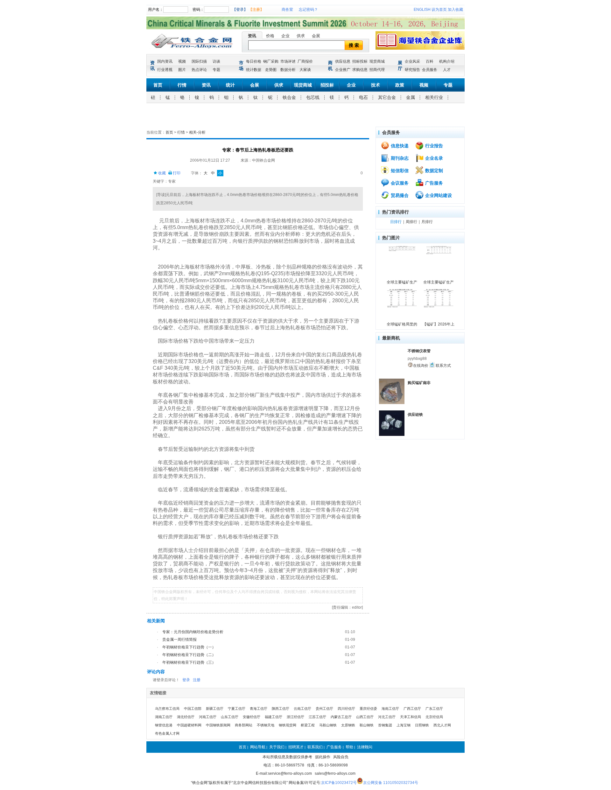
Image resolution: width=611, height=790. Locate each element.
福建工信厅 (273, 717)
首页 (157, 84)
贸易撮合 (399, 195)
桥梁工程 (308, 725)
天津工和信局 (410, 717)
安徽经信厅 (251, 717)
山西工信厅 (365, 717)
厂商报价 (305, 61)
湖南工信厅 (163, 717)
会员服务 (429, 69)
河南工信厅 (207, 717)
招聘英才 (296, 747)
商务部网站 (243, 725)
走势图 (271, 69)
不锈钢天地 (265, 725)
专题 (216, 69)
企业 (285, 35)
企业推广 (342, 69)
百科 (429, 61)
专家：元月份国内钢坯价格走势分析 (192, 632)
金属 (410, 97)
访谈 (216, 61)
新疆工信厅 (214, 708)
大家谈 (305, 69)
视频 (182, 61)
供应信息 (342, 61)
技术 (375, 84)
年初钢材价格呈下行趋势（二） (189, 655)
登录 (186, 680)
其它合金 (387, 97)
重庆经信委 (368, 708)
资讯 (252, 35)
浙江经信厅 (295, 717)
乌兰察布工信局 (167, 708)
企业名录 (433, 158)
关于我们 (276, 747)
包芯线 (313, 97)
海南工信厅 (390, 708)
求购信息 (360, 69)
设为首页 (439, 9)
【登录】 (240, 9)
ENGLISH (422, 9)
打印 (176, 173)
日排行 (396, 222)
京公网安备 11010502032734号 (390, 782)
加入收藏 (455, 9)
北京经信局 (434, 717)
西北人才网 (442, 725)
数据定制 (433, 170)
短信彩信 (399, 170)
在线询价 (420, 365)
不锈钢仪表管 (419, 351)
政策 (399, 84)
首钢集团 (385, 725)
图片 (182, 69)
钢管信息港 (163, 725)
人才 (447, 69)
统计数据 (253, 69)
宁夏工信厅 (236, 708)
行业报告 (433, 145)
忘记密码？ (308, 9)
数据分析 (288, 69)
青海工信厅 (258, 708)
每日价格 (253, 61)
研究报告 (412, 69)
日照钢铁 (422, 725)
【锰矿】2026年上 (438, 324)
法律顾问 (364, 747)
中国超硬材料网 (189, 725)
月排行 (427, 222)
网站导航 (257, 747)
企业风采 (412, 61)
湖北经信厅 (185, 717)
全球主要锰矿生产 (402, 282)
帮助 (349, 747)
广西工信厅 (412, 708)
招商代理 (377, 69)
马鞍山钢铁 (328, 725)
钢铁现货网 (287, 725)
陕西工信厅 (280, 708)
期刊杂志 (399, 158)
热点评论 (199, 69)
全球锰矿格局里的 (402, 324)
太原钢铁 (348, 725)
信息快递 (399, 145)
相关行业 (434, 97)
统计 (230, 84)
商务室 (287, 9)
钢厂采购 (270, 61)
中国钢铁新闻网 (218, 725)
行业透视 (164, 69)
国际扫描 (199, 61)
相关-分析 (197, 132)
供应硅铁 (415, 414)
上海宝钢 (404, 725)
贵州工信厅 (324, 708)
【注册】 (256, 9)
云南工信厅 (302, 708)
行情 (182, 84)
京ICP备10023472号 (339, 782)
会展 (316, 35)
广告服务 (433, 182)
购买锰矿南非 (419, 383)
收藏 (161, 173)
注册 (196, 680)
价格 (270, 35)
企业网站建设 (438, 195)
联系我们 (315, 747)
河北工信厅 (387, 717)
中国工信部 (192, 708)
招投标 (327, 84)
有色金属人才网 (167, 733)
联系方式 (443, 365)
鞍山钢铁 (367, 725)
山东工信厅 (229, 717)
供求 (301, 35)
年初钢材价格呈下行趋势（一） (189, 647)
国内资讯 (164, 61)
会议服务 (399, 182)
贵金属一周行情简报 (179, 639)
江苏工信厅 (317, 717)
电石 (363, 97)
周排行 (411, 222)
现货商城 (377, 61)
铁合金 (289, 97)
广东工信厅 (434, 708)
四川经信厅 (346, 708)
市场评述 (288, 61)
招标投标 (360, 61)
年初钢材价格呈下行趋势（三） (189, 662)
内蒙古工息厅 (341, 717)
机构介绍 (446, 61)
